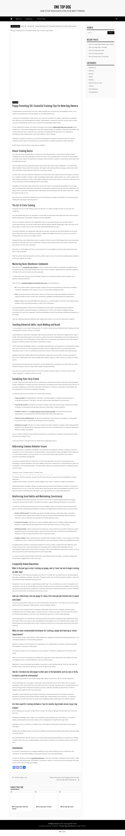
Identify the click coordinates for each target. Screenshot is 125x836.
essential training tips (37, 758)
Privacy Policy (41, 19)
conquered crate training (30, 267)
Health (91, 77)
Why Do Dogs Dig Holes (96, 53)
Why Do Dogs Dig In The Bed (43, 807)
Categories (28, 19)
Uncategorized (93, 89)
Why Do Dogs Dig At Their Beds (99, 56)
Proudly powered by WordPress (49, 826)
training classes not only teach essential (43, 411)
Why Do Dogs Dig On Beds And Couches (101, 44)
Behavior (91, 70)
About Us (19, 19)
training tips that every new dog (63, 127)
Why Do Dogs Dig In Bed (66, 807)
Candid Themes (81, 826)
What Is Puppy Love (21, 777)
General (15, 102)
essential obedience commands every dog (34, 283)
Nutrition (91, 80)
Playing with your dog (95, 83)
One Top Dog (62, 6)
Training (91, 86)
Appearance (92, 67)
